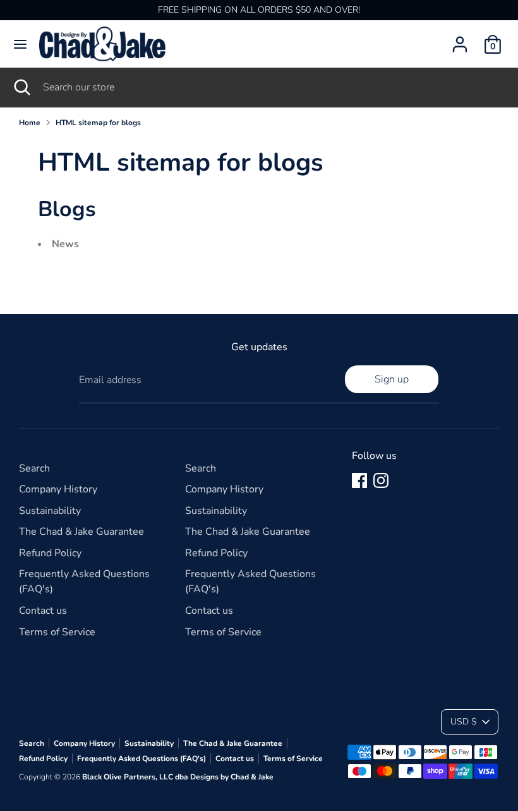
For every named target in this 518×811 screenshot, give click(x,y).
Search (34, 468)
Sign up (392, 379)
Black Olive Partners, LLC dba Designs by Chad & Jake (178, 777)
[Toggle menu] (20, 44)
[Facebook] (359, 480)
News (65, 244)
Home (29, 123)
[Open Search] (21, 87)
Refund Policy (50, 553)
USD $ (463, 722)
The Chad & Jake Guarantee (81, 532)
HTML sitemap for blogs (98, 123)
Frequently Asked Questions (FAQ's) (141, 758)
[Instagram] (380, 480)
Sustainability (50, 511)
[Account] (460, 39)
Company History (58, 489)
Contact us (43, 611)
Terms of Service (57, 632)
